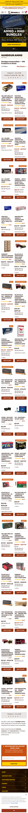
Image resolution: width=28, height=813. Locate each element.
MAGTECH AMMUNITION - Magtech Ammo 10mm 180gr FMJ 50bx (6, 220)
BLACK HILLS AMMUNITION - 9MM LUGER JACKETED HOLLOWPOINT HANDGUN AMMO (20, 258)
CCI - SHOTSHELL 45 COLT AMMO (20, 418)
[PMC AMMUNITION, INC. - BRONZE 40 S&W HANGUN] (7, 372)
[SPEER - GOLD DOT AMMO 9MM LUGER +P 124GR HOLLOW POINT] (7, 409)
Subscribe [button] (14, 763)
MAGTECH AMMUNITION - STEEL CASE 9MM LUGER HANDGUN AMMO (20, 141)
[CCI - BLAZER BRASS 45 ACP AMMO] (7, 171)
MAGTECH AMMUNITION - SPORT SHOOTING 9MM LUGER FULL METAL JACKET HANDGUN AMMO (20, 99)
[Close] (26, 794)
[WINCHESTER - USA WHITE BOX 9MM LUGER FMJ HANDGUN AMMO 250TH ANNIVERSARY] (7, 445)
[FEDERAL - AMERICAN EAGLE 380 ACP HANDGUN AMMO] (21, 642)
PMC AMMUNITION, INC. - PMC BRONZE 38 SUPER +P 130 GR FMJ (7, 614)
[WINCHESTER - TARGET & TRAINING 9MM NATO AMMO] (21, 209)
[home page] (14, 12)
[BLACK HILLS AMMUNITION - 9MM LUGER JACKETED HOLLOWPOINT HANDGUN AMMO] (21, 246)
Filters (5, 66)
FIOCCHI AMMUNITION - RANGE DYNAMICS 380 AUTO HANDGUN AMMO (7, 342)
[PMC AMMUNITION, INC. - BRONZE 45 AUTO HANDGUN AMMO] (7, 287)
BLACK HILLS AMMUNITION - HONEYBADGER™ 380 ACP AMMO (6, 577)
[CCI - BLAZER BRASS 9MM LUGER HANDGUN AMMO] (7, 130)
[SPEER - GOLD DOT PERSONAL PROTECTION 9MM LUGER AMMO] (7, 681)
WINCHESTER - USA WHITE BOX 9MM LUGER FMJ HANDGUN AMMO (21, 341)
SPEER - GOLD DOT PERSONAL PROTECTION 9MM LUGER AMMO (7, 691)
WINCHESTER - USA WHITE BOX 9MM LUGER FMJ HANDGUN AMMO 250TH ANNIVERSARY (7, 457)
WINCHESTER (14, 731)
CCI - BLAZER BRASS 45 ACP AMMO (5, 180)
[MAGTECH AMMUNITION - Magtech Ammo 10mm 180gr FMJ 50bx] (7, 209)
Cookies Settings (14, 806)
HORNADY (4, 731)
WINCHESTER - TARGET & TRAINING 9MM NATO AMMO (19, 219)
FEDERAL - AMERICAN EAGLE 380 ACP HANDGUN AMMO (20, 652)
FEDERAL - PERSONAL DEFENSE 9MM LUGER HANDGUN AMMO (20, 537)
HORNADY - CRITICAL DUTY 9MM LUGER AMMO (20, 576)
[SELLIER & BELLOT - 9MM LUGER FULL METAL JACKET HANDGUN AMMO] (7, 88)
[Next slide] (26, 33)
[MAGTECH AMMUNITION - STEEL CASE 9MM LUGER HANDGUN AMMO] (21, 130)
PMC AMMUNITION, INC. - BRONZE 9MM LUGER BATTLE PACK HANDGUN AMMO (20, 615)
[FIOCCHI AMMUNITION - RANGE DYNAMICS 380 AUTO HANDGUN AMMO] (7, 331)
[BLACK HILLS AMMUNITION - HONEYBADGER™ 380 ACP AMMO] (7, 566)
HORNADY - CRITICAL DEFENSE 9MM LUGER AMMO (7, 255)
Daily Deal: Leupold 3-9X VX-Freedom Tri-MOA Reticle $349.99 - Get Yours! (14, 8)
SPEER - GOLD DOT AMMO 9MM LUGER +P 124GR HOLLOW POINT (7, 420)
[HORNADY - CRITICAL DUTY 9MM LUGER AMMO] (21, 566)
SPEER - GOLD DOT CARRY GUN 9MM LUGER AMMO (20, 455)
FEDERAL (18, 729)
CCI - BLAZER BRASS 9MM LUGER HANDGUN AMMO (7, 140)
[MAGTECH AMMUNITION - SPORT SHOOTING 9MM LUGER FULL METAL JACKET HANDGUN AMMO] (21, 88)
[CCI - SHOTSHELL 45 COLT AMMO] (21, 409)
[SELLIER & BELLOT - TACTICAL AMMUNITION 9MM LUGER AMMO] (7, 526)
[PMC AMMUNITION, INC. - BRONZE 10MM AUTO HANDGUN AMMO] (21, 681)
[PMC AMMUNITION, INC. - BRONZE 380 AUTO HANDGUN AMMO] (21, 372)
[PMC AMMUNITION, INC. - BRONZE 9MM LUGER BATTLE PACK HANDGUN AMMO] (21, 604)
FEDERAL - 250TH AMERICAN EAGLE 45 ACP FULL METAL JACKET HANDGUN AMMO (20, 182)
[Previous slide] (1, 33)
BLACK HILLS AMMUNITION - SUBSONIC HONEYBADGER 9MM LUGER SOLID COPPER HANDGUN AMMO (20, 299)
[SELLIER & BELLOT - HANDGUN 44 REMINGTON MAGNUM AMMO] (21, 484)
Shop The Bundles (14, 44)
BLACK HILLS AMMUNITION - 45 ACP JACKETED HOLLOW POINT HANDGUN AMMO (6, 495)
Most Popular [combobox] (21, 66)
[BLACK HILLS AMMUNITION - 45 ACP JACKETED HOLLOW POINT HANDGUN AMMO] (7, 484)
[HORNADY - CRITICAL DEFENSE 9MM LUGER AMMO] (7, 246)
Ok (14, 810)
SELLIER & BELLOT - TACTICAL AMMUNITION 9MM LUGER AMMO (7, 536)
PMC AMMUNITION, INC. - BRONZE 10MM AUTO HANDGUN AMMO (20, 691)
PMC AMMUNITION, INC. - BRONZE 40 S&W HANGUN (7, 381)
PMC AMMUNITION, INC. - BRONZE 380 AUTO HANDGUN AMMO (20, 382)
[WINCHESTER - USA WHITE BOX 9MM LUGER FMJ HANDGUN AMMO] (21, 331)
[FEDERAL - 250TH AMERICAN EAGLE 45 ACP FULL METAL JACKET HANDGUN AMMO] (21, 171)
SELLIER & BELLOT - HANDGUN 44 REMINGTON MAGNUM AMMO (20, 495)
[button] (2, 12)
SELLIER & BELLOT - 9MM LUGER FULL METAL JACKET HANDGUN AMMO (7, 98)
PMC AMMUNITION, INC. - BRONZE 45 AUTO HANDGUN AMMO (7, 297)
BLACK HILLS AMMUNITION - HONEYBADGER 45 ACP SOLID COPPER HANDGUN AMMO (7, 653)
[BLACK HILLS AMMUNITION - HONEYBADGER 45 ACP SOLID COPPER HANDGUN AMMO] (7, 642)
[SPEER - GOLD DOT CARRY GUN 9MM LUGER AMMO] (21, 445)
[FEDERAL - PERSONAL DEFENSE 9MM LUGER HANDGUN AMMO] (21, 526)
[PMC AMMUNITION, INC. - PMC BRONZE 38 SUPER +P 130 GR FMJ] (7, 604)
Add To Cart (7, 119)
